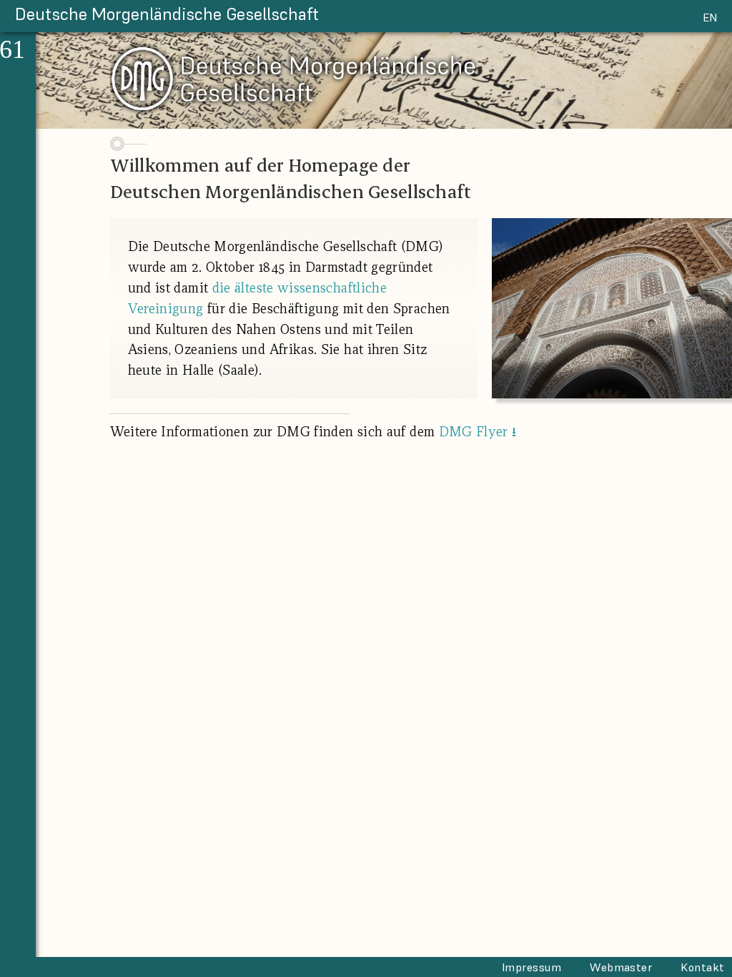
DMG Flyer (478, 431)
